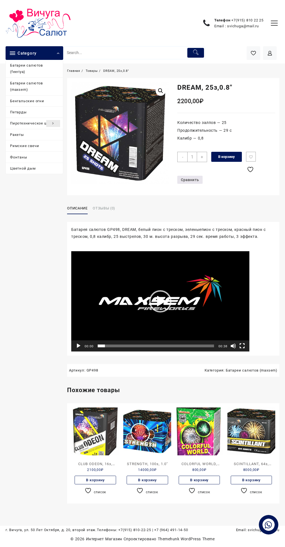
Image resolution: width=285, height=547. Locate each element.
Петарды (18, 112)
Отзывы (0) (104, 208)
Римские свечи (24, 146)
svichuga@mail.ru (243, 26)
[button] (160, 301)
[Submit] (195, 53)
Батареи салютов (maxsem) (26, 86)
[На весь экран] (242, 346)
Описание (77, 208)
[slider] (156, 346)
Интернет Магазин (105, 539)
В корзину (226, 157)
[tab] (79, 208)
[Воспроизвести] (78, 346)
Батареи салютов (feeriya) (26, 68)
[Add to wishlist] (251, 157)
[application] (160, 301)
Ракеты (17, 135)
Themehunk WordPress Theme (186, 539)
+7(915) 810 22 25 (247, 20)
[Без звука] (233, 346)
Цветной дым (23, 168)
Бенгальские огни (27, 101)
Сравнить (190, 180)
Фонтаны (18, 157)
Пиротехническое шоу (30, 123)
